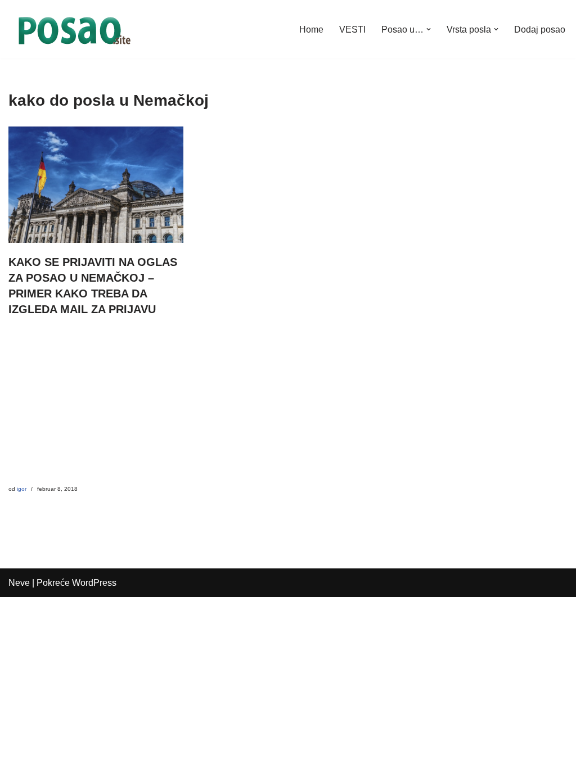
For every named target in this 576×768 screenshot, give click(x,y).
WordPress (94, 583)
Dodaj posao (539, 29)
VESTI (352, 29)
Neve (19, 583)
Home (311, 29)
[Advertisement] (95, 406)
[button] (428, 29)
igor (21, 489)
